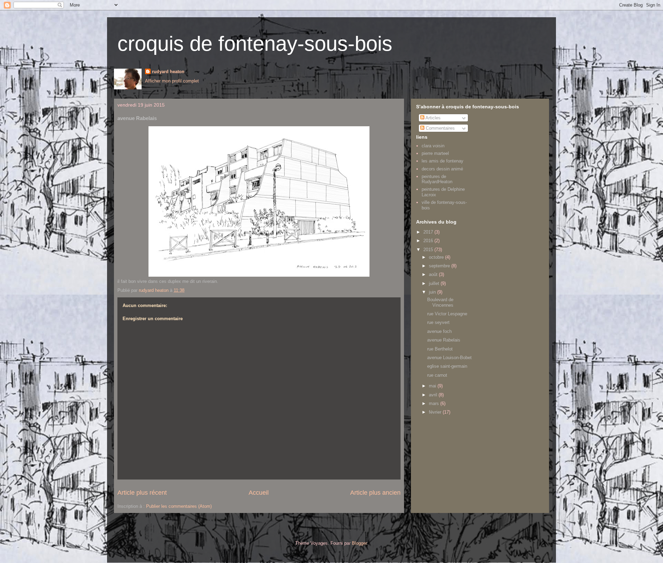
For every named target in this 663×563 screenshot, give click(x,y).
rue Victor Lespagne (447, 313)
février (436, 412)
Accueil (259, 492)
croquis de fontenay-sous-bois (254, 43)
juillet (435, 283)
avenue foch (439, 331)
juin (433, 292)
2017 (428, 232)
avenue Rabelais (443, 340)
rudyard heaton (168, 71)
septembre (440, 265)
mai (433, 385)
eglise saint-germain (447, 366)
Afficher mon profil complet (172, 80)
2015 (428, 249)
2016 (428, 240)
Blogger (359, 543)
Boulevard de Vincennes (440, 302)
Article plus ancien (375, 492)
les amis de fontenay (442, 161)
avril (434, 394)
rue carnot (437, 375)
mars (434, 403)
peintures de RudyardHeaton (437, 179)
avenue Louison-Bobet (449, 357)
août (434, 274)
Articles (432, 117)
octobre (437, 257)
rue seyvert (438, 322)
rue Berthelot (440, 349)
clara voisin (433, 145)
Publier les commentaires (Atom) (179, 506)
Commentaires (439, 128)
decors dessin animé (442, 168)
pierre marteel (435, 153)
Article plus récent (142, 492)
